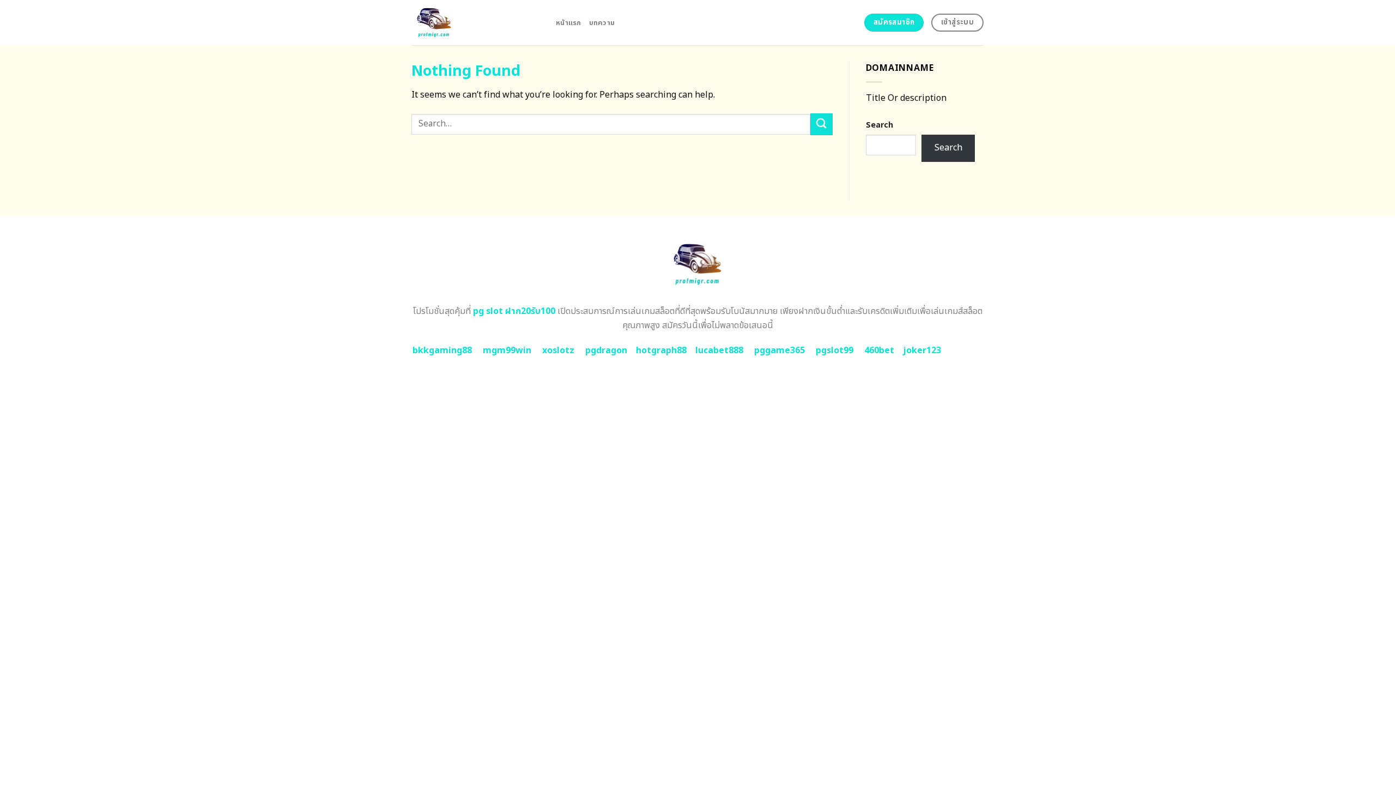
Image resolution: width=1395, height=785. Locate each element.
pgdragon (606, 350)
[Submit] (821, 124)
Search (879, 125)
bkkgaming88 (442, 350)
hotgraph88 (661, 350)
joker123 (922, 350)
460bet (879, 350)
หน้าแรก (568, 22)
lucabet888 (719, 350)
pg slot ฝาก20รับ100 (514, 311)
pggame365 (779, 350)
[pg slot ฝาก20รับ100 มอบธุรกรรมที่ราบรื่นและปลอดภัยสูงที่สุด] (475, 22)
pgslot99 (834, 350)
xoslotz (558, 350)
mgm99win (507, 350)
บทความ (602, 22)
